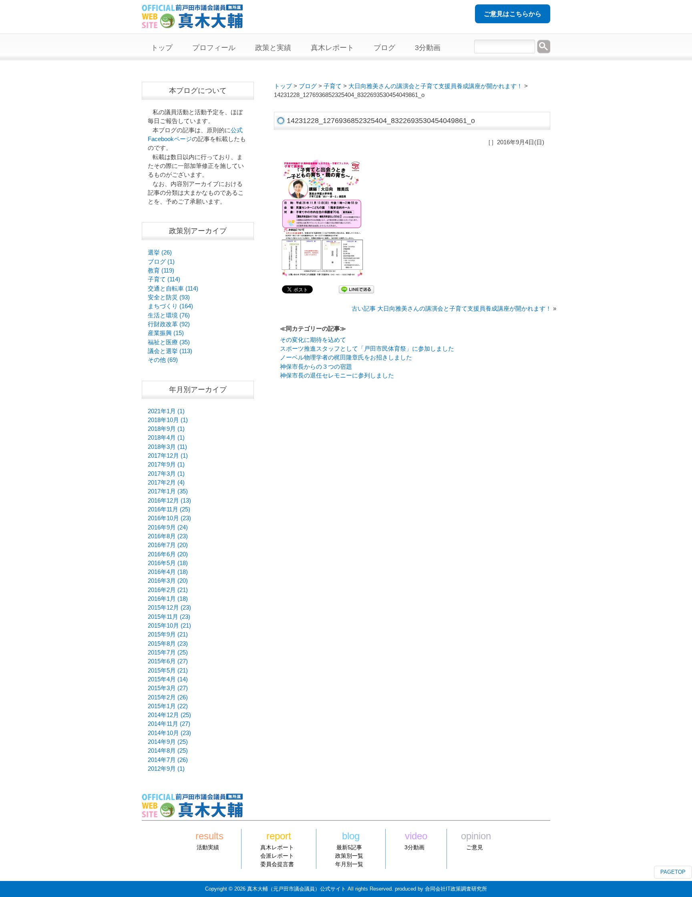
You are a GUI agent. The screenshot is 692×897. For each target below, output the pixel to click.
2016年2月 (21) (168, 590)
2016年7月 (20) (168, 545)
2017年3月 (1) (166, 474)
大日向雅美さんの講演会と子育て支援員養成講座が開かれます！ (435, 86)
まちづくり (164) (170, 306)
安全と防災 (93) (169, 297)
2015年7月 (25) (168, 652)
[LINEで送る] (356, 289)
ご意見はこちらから (512, 13)
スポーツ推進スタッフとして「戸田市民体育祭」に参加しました (367, 348)
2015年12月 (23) (169, 607)
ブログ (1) (161, 262)
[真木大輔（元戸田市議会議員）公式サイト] (192, 23)
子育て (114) (164, 279)
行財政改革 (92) (169, 324)
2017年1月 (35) (168, 491)
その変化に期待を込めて (313, 340)
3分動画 (414, 847)
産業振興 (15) (166, 333)
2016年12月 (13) (169, 500)
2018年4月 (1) (166, 437)
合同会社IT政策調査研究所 (456, 889)
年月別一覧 (349, 864)
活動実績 (208, 847)
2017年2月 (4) (166, 482)
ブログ (308, 86)
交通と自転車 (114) (173, 288)
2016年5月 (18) (168, 563)
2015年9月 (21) (168, 634)
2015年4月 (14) (168, 679)
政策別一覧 (349, 856)
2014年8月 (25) (168, 751)
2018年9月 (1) (166, 429)
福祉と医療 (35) (169, 342)
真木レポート (277, 847)
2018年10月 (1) (168, 420)
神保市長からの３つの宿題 (316, 367)
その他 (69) (163, 360)
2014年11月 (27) (169, 724)
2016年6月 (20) (168, 554)
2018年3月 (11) (167, 447)
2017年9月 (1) (166, 464)
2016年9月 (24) (168, 527)
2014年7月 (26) (168, 760)
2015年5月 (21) (168, 670)
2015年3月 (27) (168, 688)
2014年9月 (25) (168, 742)
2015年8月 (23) (168, 643)
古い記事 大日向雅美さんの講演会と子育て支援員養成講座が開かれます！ (451, 308)
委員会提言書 (277, 864)
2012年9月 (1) (166, 769)
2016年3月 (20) (168, 581)
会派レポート (277, 856)
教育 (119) (161, 270)
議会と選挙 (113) (170, 351)
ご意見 (474, 847)
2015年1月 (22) (168, 706)
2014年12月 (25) (169, 715)
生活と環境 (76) (169, 315)
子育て (333, 86)
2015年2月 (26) (168, 697)
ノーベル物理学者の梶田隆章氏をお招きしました (346, 357)
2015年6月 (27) (168, 661)
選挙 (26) (160, 252)
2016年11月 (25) (169, 509)
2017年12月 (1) (168, 456)
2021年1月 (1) (166, 411)
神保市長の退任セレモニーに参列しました (337, 375)
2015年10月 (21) (169, 625)
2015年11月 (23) (169, 617)
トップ (283, 86)
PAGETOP (673, 872)
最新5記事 (349, 847)
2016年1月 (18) (168, 599)
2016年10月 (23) (169, 518)
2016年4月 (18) (168, 572)
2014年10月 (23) (169, 733)
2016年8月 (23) (168, 536)
